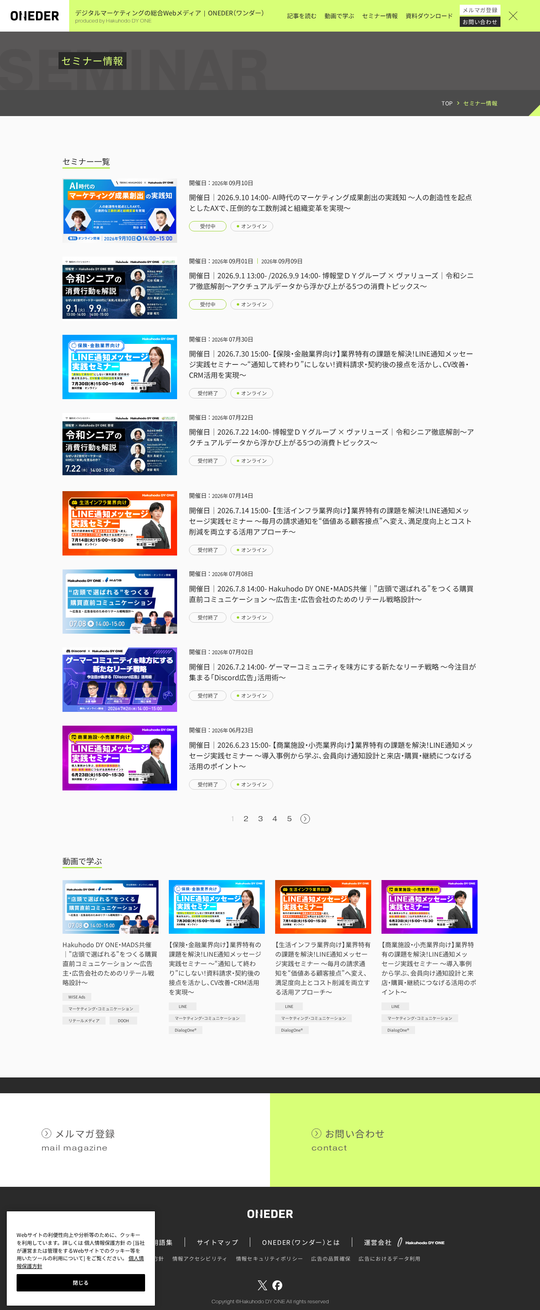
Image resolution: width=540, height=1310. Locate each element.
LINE (183, 1006)
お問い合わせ (480, 22)
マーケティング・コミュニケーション (100, 1009)
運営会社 (378, 1242)
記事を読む (302, 15)
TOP (447, 103)
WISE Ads (76, 997)
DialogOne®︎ (185, 1030)
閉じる (81, 1282)
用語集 (162, 1242)
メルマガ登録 (480, 10)
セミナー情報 (380, 15)
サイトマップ (218, 1242)
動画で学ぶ (339, 15)
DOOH (123, 1020)
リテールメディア (84, 1020)
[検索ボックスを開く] (524, 16)
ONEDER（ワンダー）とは (301, 1242)
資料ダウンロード (429, 15)
